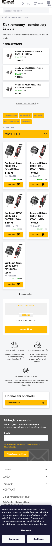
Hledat (45, 11)
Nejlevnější (25, 116)
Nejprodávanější (11, 122)
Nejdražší (38, 116)
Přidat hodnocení (14, 403)
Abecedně (26, 122)
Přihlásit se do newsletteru (16, 454)
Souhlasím (38, 539)
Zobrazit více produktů (26, 104)
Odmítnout (14, 539)
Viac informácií (41, 524)
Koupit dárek (26, 329)
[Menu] (48, 3)
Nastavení (26, 530)
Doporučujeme (10, 116)
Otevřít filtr (12, 134)
